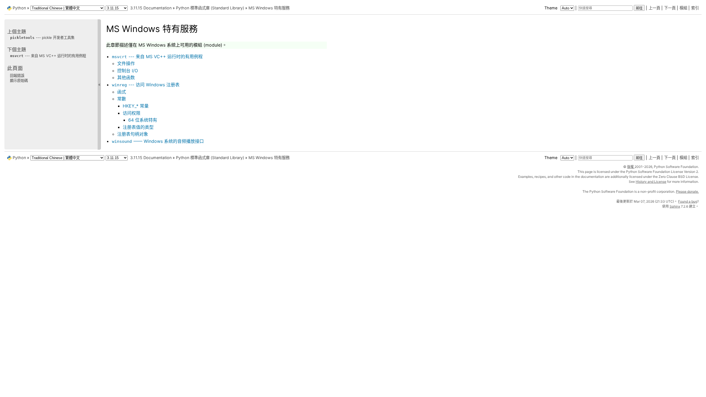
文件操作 (126, 63)
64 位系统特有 (142, 120)
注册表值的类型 (138, 127)
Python (19, 8)
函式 (121, 92)
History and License (651, 181)
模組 (683, 8)
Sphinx (675, 206)
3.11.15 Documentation (151, 8)
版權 (631, 167)
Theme (551, 8)
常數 (121, 98)
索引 (695, 8)
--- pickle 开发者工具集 (42, 37)
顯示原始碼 (19, 80)
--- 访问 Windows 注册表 (146, 84)
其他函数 (126, 77)
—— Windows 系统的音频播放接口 (158, 141)
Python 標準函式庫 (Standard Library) (210, 8)
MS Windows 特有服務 (269, 8)
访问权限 (131, 113)
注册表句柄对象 (132, 134)
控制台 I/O (127, 70)
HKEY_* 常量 (136, 106)
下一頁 (670, 8)
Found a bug (687, 201)
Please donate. (687, 191)
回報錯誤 (17, 75)
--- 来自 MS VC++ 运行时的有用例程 (157, 56)
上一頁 (654, 8)
